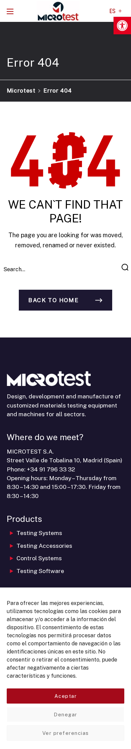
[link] (122, 25)
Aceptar (65, 696)
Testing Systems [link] (39, 532)
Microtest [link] (21, 90)
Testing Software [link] (40, 570)
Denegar (65, 714)
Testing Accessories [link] (44, 545)
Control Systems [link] (39, 558)
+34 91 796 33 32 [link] (51, 469)
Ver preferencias (65, 733)
